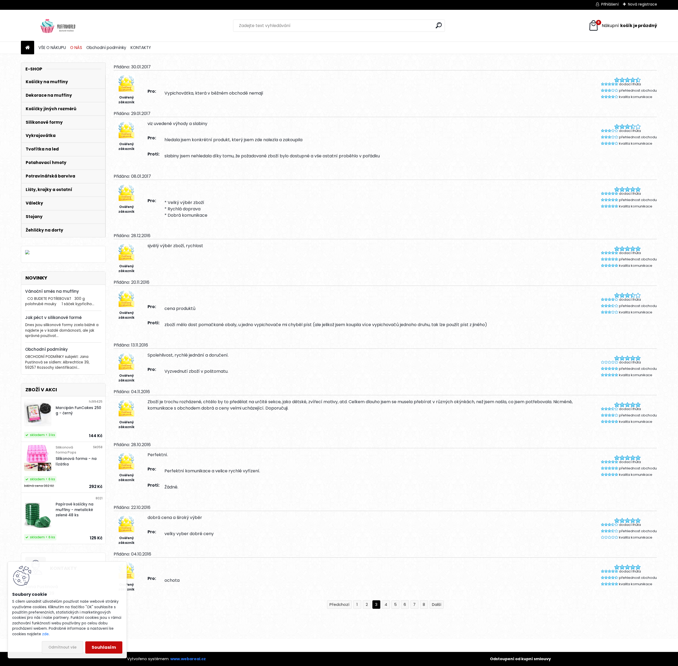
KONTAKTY (141, 47)
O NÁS (76, 47)
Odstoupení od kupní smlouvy (520, 658)
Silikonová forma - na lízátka (76, 461)
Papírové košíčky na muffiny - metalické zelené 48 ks (74, 510)
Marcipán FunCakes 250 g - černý (78, 410)
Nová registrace (642, 4)
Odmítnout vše (62, 647)
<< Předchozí (339, 604)
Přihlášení (610, 4)
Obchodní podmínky (106, 47)
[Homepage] (27, 48)
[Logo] (57, 25)
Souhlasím (104, 647)
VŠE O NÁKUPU (52, 47)
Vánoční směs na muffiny (52, 291)
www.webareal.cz (188, 658)
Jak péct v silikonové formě (53, 317)
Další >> (437, 604)
